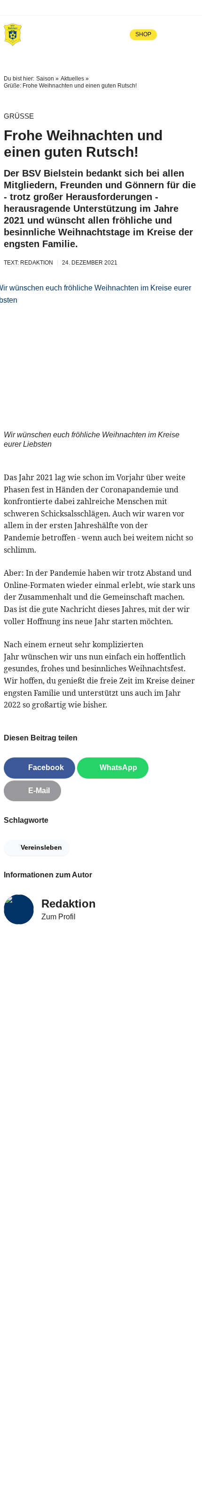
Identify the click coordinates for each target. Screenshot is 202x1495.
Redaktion (68, 903)
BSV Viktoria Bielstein (50, 7)
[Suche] (171, 34)
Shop (143, 34)
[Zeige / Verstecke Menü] (191, 34)
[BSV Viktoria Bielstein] (13, 34)
